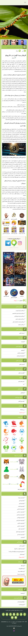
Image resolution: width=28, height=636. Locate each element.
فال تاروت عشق (21, 529)
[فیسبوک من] (17, 614)
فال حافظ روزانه (21, 568)
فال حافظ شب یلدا (21, 571)
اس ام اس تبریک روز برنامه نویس (18, 313)
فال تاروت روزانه (21, 498)
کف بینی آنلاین (21, 364)
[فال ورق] (8, 281)
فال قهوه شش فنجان (20, 356)
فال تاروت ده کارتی (20, 526)
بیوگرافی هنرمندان (21, 602)
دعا (23, 384)
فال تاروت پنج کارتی (20, 517)
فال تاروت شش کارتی (20, 520)
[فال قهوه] (20, 269)
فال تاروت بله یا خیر (20, 534)
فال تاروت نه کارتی (21, 523)
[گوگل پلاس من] (3, 614)
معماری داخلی (22, 546)
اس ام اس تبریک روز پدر (20, 310)
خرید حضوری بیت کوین (14, 198)
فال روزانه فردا (21, 604)
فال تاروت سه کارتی (20, 512)
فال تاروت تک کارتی (20, 509)
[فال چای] (20, 281)
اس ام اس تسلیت (21, 325)
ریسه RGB (22, 410)
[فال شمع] (8, 269)
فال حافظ (22, 566)
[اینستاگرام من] (14, 614)
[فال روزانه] (8, 258)
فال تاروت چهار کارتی (20, 515)
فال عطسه (22, 593)
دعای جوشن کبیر (21, 381)
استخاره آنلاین (21, 333)
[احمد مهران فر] (22, 43)
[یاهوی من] (24, 614)
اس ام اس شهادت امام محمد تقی (18, 322)
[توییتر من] (7, 614)
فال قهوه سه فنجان (20, 353)
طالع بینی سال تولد (21, 489)
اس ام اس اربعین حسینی (20, 319)
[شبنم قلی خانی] (6, 43)
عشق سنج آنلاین (21, 401)
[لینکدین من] (12, 617)
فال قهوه (22, 350)
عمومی (18, 300)
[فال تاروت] (20, 258)
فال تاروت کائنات (21, 506)
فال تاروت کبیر (21, 500)
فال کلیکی (22, 393)
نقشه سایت (8, 626)
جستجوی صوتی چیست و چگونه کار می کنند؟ (16, 551)
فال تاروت (22, 537)
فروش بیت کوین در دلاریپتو (18, 18)
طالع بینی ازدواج (21, 373)
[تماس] (10, 614)
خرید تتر (22, 116)
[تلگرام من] (21, 614)
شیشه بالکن (22, 554)
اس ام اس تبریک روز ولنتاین (19, 316)
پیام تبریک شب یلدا (20, 574)
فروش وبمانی (22, 119)
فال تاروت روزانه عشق (20, 532)
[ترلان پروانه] (14, 43)
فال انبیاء (22, 342)
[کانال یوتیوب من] (15, 617)
